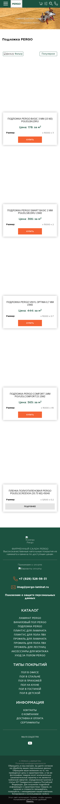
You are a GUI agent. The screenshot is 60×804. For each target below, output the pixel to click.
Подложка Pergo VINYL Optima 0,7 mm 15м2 (30, 286)
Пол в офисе (30, 672)
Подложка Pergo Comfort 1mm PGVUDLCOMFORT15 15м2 (30, 377)
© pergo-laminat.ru (30, 761)
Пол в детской (30, 693)
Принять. (30, 801)
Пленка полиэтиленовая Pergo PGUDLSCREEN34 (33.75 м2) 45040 (30, 469)
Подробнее (30, 506)
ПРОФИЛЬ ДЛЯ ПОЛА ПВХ (30, 643)
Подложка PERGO (30, 626)
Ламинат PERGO (30, 618)
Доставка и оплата (30, 718)
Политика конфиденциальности (30, 763)
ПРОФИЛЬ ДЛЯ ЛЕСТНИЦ (30, 647)
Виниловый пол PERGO (30, 622)
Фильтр (18, 54)
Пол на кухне (30, 685)
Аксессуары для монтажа (30, 651)
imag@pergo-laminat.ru (33, 587)
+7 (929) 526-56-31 (33, 578)
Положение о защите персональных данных (30, 596)
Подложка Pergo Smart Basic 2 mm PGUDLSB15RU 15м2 (30, 194)
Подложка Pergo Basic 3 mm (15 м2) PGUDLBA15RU (30, 102)
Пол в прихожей (30, 680)
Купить (30, 140)
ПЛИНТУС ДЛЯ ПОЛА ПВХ (30, 634)
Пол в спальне (30, 676)
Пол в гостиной (30, 689)
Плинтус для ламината (30, 630)
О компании (30, 714)
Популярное (48, 54)
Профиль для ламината (30, 639)
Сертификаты (30, 722)
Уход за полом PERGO (30, 655)
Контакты (30, 710)
